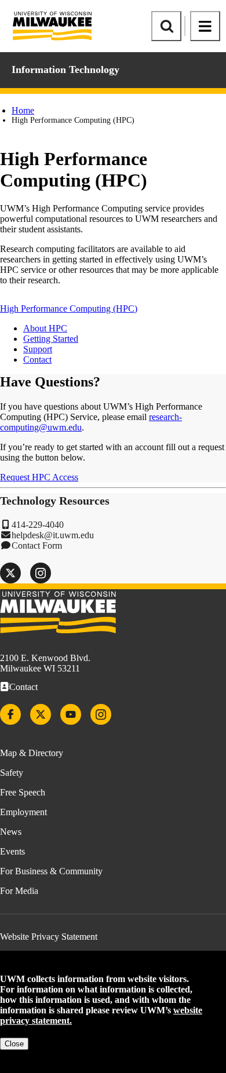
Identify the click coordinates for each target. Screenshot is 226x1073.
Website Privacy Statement (48, 936)
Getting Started (50, 339)
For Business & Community (51, 871)
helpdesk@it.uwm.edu (53, 535)
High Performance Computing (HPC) (68, 308)
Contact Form (37, 545)
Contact (37, 359)
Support (37, 349)
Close (14, 1043)
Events (12, 851)
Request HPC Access (39, 477)
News (10, 832)
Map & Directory (31, 753)
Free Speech (22, 792)
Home (23, 110)
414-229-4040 (38, 525)
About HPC (45, 328)
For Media (19, 891)
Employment (23, 812)
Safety (11, 773)
